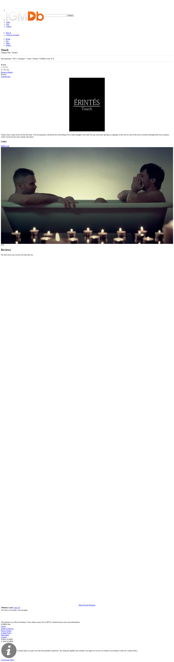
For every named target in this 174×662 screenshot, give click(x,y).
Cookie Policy (6, 633)
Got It (3, 660)
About (3, 626)
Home (8, 39)
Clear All (16, 608)
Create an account (12, 35)
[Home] (25, 20)
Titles (8, 22)
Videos (8, 27)
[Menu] (10, 10)
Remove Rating (7, 72)
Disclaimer (5, 635)
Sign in (8, 33)
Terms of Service (7, 629)
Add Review (6, 77)
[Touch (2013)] (87, 104)
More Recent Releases (87, 605)
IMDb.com (5, 146)
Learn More (9, 660)
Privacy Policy (6, 631)
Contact (4, 637)
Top (7, 24)
